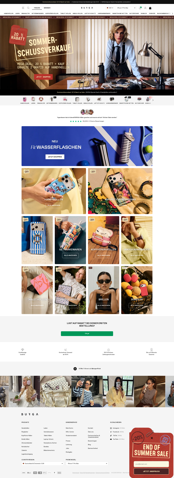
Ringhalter (26, 13)
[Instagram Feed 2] (118, 391)
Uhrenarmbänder (104, 13)
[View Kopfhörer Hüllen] (65, 99)
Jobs (67, 448)
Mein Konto (69, 428)
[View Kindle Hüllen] (88, 99)
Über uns (91, 432)
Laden (17, 13)
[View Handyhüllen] (24, 99)
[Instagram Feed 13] (24, 391)
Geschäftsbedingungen (87, 472)
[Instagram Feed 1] (87, 391)
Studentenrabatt (71, 435)
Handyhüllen (8, 13)
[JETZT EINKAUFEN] (87, 54)
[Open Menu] (23, 8)
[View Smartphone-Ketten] (126, 99)
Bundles (144, 13)
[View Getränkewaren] (51, 99)
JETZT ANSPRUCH (151, 471)
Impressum (75, 472)
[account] (145, 8)
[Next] (170, 13)
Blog (89, 444)
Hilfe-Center (70, 432)
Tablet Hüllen (65, 13)
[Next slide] (150, 100)
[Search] (28, 8)
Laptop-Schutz (90, 13)
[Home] (87, 8)
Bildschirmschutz (164, 13)
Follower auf (90, 368)
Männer (47, 8)
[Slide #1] (87, 85)
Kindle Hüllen (77, 13)
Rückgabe (69, 452)
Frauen (37, 8)
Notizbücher (134, 13)
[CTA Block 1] (87, 146)
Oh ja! (87, 333)
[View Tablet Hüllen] (77, 99)
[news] (140, 8)
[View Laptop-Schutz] (99, 99)
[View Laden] (33, 99)
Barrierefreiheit (93, 448)
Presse (68, 441)
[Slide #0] (80, 85)
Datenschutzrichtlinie (102, 472)
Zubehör (152, 13)
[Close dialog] (152, 438)
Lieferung (69, 444)
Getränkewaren (38, 13)
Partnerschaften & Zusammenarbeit (94, 436)
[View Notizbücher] (139, 99)
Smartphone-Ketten (119, 13)
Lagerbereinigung (27, 454)
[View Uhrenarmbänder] (112, 99)
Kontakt (90, 428)
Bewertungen (92, 441)
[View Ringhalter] (41, 99)
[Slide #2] (94, 85)
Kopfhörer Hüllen (52, 13)
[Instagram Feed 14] (55, 391)
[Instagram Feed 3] (149, 391)
